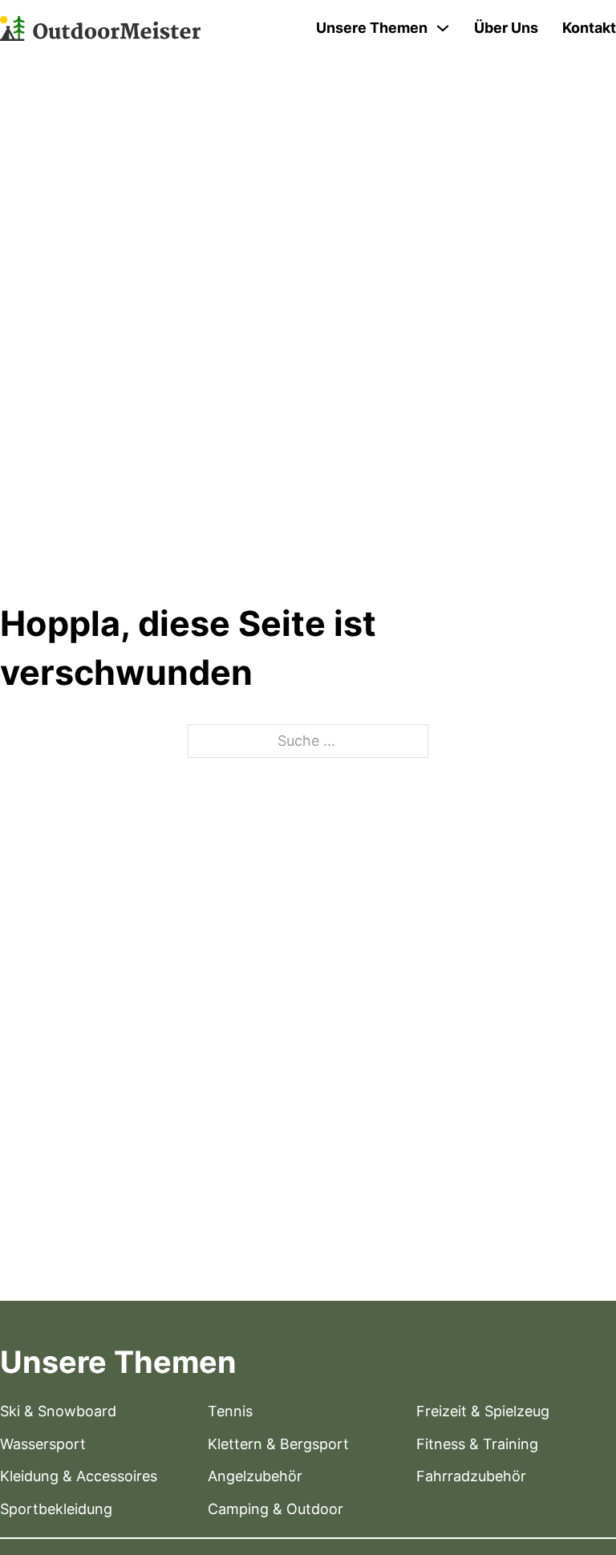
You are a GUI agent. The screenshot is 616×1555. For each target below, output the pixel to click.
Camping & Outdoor (275, 1508)
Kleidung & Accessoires (78, 1476)
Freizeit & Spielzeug (482, 1411)
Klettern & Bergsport (278, 1444)
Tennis (230, 1411)
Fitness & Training (477, 1444)
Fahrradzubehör (471, 1476)
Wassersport (43, 1444)
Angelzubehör (255, 1476)
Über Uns (506, 27)
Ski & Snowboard (58, 1411)
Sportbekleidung (56, 1508)
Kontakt (589, 27)
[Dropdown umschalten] (443, 28)
